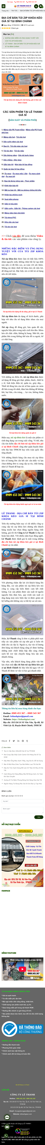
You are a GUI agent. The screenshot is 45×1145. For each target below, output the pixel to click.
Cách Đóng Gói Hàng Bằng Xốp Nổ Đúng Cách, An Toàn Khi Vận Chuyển (23, 775)
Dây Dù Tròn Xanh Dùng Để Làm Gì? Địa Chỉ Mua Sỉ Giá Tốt (23, 769)
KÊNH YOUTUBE (9, 953)
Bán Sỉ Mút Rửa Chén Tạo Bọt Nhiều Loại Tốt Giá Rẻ (22, 764)
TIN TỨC (14, 11)
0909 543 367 (32, 2)
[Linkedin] (18, 741)
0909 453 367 (20, 2)
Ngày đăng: (7, 25)
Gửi (39, 817)
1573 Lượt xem (28, 25)
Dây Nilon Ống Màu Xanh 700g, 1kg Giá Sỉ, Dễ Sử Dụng (23, 761)
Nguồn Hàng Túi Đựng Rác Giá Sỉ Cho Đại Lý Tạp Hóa (23, 783)
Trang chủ (5, 11)
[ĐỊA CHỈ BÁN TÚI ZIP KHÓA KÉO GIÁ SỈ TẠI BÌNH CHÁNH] (22, 6)
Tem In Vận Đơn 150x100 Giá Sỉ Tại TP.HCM (19, 751)
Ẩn (12, 34)
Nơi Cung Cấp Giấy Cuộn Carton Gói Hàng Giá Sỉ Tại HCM (22, 756)
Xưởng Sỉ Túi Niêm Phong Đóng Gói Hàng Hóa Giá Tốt (23, 780)
